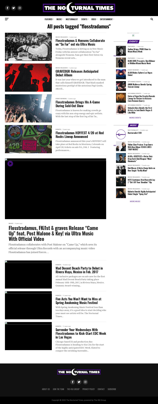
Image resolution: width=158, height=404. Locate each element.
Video (93, 19)
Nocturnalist (72, 19)
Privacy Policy (88, 389)
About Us (46, 389)
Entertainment (106, 19)
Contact (101, 389)
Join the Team (58, 389)
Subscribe (112, 389)
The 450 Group (73, 389)
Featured (48, 19)
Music (59, 19)
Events (84, 19)
